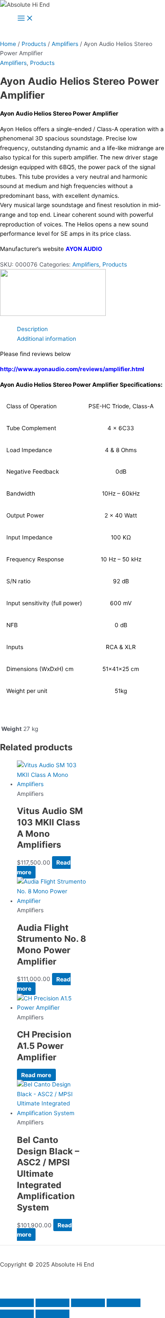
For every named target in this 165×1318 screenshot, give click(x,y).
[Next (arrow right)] (52, 1314)
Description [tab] (32, 329)
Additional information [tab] (46, 338)
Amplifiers (65, 43)
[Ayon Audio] (53, 313)
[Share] (88, 1303)
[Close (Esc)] (123, 1303)
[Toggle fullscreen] (52, 1303)
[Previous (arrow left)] (17, 1314)
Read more (36, 1074)
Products (34, 43)
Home (8, 43)
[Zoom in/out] (17, 1303)
